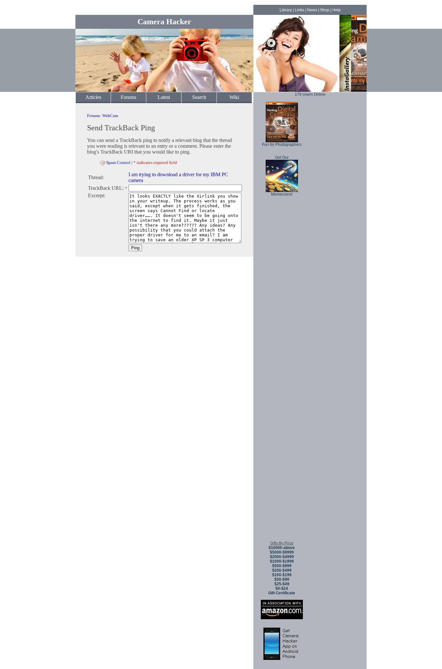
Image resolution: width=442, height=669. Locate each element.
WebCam (110, 115)
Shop (324, 10)
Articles (93, 97)
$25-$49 (281, 584)
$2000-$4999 (282, 557)
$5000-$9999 (282, 552)
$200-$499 (282, 570)
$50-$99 (281, 579)
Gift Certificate (281, 593)
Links (299, 10)
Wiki (234, 97)
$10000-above (282, 547)
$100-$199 (282, 575)
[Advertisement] (282, 439)
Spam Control (118, 162)
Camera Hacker (164, 21)
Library (286, 10)
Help (336, 10)
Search (199, 97)
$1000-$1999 (282, 561)
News (312, 10)
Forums (128, 97)
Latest (164, 97)
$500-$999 (282, 566)
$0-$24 (281, 588)
